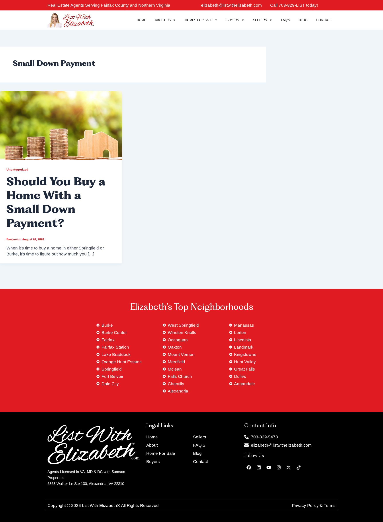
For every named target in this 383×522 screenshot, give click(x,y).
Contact (323, 20)
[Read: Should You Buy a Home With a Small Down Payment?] (61, 125)
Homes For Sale (198, 20)
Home (141, 20)
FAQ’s (285, 20)
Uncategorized (17, 169)
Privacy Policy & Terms (314, 505)
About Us (163, 20)
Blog (303, 20)
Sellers (260, 20)
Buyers (233, 20)
